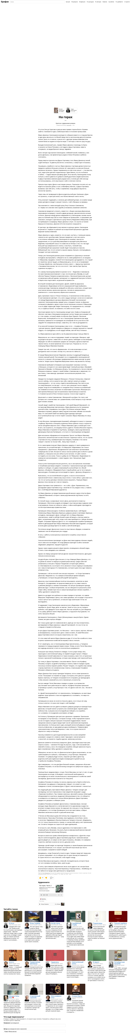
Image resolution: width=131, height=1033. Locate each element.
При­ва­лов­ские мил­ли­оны (35, 963)
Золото (11, 962)
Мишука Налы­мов (14, 997)
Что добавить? (119, 2)
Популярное (74, 2)
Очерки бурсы (77, 996)
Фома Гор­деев (35, 923)
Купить (44, 899)
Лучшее (68, 2)
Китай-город (55, 923)
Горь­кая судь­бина (120, 923)
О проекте (127, 2)
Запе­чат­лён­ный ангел (77, 963)
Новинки (104, 2)
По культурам (90, 2)
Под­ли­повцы (97, 923)
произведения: (11, 1023)
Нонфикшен (82, 2)
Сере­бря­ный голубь (76, 924)
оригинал (69, 125)
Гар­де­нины (55, 962)
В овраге (96, 962)
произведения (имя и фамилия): (15, 1029)
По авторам (98, 2)
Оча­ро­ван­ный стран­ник (35, 997)
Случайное (111, 2)
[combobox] (37, 1)
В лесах (11, 923)
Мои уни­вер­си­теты (56, 997)
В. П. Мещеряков (46, 873)
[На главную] (5, 2)
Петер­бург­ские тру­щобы (119, 963)
